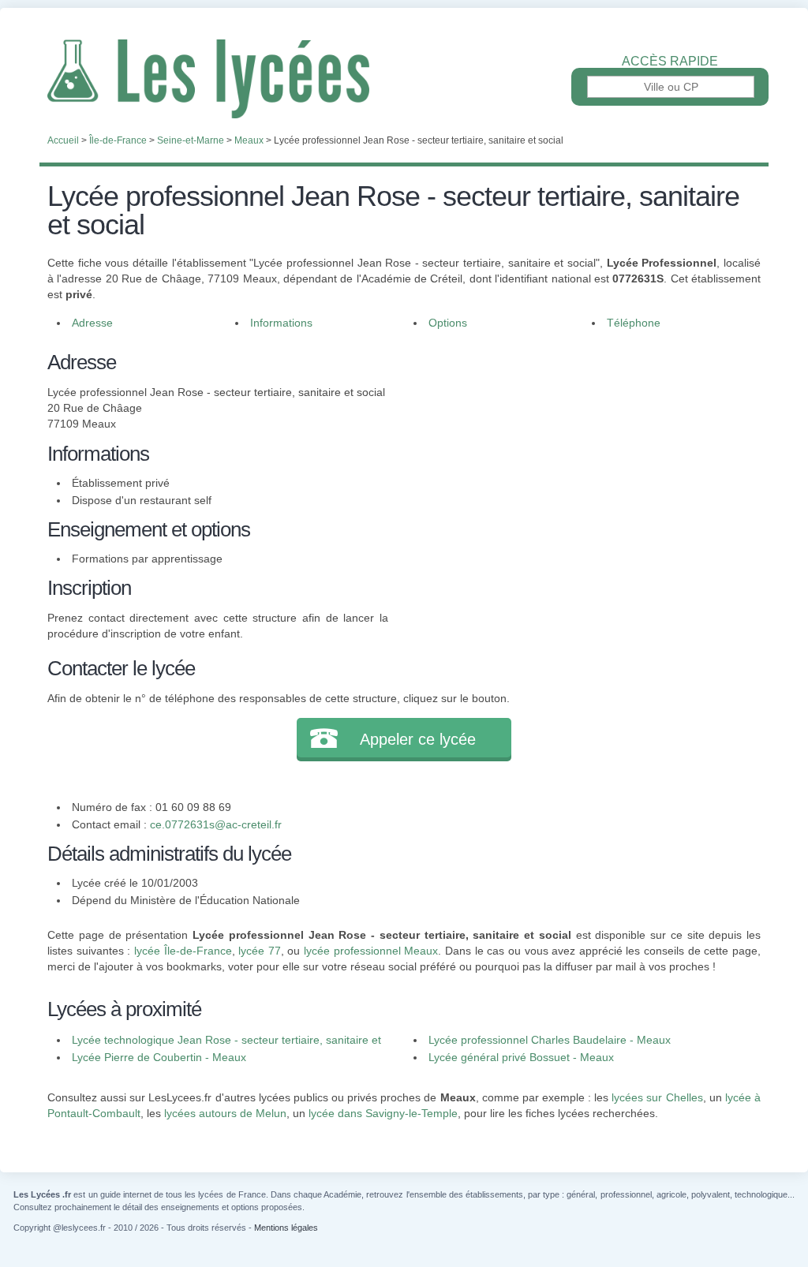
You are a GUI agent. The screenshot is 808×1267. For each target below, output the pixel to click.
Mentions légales (286, 1227)
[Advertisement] (574, 457)
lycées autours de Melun (225, 1113)
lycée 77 (259, 950)
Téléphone (633, 322)
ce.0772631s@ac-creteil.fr (216, 824)
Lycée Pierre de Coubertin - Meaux (159, 1057)
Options (447, 322)
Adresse (92, 322)
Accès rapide (670, 61)
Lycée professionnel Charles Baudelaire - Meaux (549, 1039)
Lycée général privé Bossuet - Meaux (521, 1057)
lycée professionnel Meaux (371, 950)
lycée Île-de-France (183, 950)
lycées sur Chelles (657, 1097)
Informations (281, 322)
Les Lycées (404, 78)
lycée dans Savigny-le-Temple (383, 1113)
